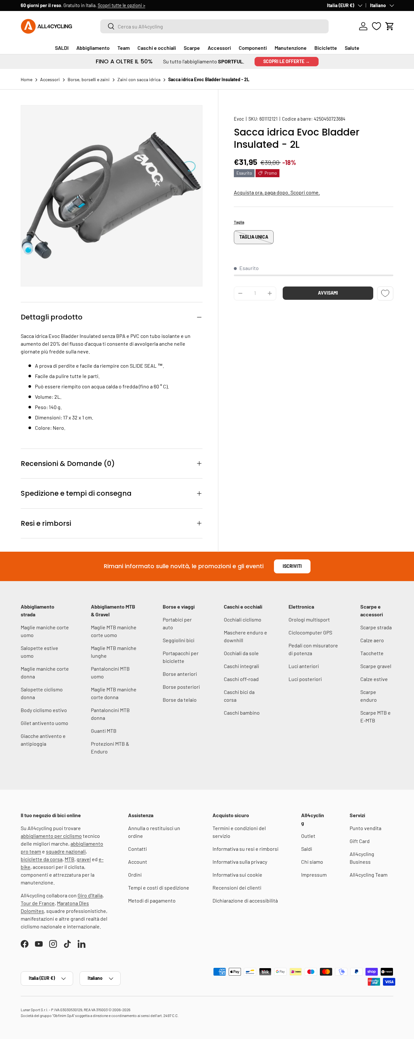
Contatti (137, 849)
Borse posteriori (181, 687)
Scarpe (192, 48)
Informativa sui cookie (237, 874)
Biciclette (325, 48)
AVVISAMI (328, 293)
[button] (390, 26)
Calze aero (372, 640)
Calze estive (374, 679)
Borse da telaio (180, 700)
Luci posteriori (305, 679)
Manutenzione (291, 48)
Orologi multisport (309, 619)
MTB (69, 859)
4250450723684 (329, 119)
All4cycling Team (368, 874)
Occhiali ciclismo (242, 619)
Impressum (314, 874)
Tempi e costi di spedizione (158, 887)
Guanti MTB (103, 731)
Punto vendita (365, 828)
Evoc (239, 119)
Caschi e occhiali (156, 48)
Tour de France (38, 903)
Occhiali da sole (241, 653)
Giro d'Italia (90, 895)
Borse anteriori (180, 674)
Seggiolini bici (178, 640)
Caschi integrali (241, 666)
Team (123, 48)
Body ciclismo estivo (44, 710)
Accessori (219, 48)
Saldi (306, 849)
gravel (84, 859)
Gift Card (360, 841)
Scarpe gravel (375, 666)
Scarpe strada (376, 627)
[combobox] (214, 26)
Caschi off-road (241, 679)
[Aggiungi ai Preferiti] (385, 293)
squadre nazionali (66, 851)
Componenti (253, 48)
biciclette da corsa (41, 859)
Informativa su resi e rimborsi (245, 849)
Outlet (308, 836)
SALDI (62, 48)
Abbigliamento (93, 48)
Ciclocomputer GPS (310, 632)
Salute (352, 48)
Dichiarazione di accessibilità (245, 900)
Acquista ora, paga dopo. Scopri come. (277, 192)
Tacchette (372, 653)
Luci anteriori (304, 666)
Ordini (135, 874)
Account (137, 862)
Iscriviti (292, 566)
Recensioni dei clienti (236, 887)
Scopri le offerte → (286, 61)
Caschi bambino (242, 712)
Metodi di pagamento (152, 900)
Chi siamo (312, 862)
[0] (376, 26)
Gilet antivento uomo (44, 723)
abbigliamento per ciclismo (51, 836)
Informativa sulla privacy (239, 862)
